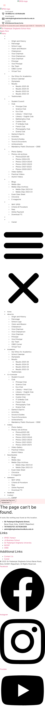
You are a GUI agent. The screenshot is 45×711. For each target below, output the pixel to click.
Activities (15, 136)
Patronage (16, 44)
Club (13, 104)
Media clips (16, 184)
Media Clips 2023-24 (24, 189)
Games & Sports (18, 134)
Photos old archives (19, 154)
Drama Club (20, 131)
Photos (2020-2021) (24, 169)
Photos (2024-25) (23, 159)
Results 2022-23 (22, 94)
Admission (10, 202)
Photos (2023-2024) (24, 162)
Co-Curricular (12, 99)
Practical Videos (18, 174)
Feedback (10, 217)
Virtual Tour (16, 71)
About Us (10, 39)
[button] (23, 266)
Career (14, 222)
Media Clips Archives (20, 187)
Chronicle (15, 197)
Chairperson (16, 51)
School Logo (17, 46)
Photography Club (23, 129)
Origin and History (19, 41)
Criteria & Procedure (20, 207)
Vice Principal (17, 64)
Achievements (17, 144)
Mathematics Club (23, 119)
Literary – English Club (24, 116)
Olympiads (16, 81)
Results (14, 84)
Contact (10, 220)
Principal (15, 61)
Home (9, 36)
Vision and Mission (19, 49)
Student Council (18, 101)
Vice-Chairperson (18, 56)
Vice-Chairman (17, 54)
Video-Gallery (17, 172)
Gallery (9, 149)
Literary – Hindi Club (24, 114)
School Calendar (18, 79)
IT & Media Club (22, 124)
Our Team (15, 66)
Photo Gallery (17, 152)
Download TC (17, 214)
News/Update (12, 179)
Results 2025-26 (22, 86)
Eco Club (19, 111)
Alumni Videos (17, 177)
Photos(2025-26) (22, 157)
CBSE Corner (17, 69)
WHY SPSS (16, 204)
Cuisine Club (21, 121)
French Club (20, 126)
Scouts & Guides (18, 139)
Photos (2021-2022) (24, 167)
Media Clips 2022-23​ (24, 192)
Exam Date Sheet (18, 194)
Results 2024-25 (22, 89)
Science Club (21, 109)
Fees (13, 209)
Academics (11, 74)
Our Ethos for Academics (21, 76)
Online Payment (18, 212)
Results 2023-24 (22, 91)
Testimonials (16, 96)
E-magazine (16, 199)
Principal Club (21, 106)
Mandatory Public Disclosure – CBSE (26, 147)
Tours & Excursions (19, 142)
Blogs (14, 182)
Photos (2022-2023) (24, 164)
